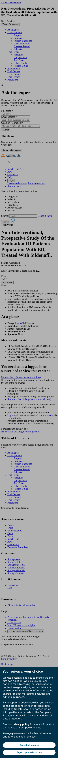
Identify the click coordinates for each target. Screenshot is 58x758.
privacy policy (21, 724)
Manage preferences (14, 733)
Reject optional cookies (29, 752)
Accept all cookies (29, 745)
